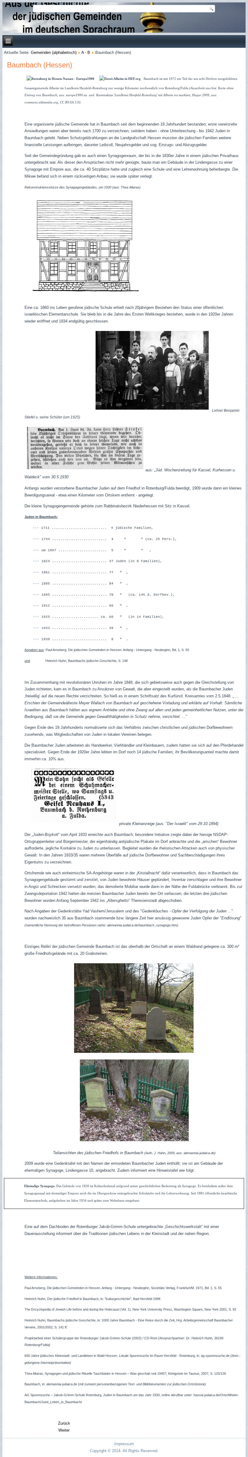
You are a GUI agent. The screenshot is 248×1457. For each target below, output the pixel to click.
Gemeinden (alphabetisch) (54, 52)
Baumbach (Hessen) (39, 65)
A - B (85, 52)
